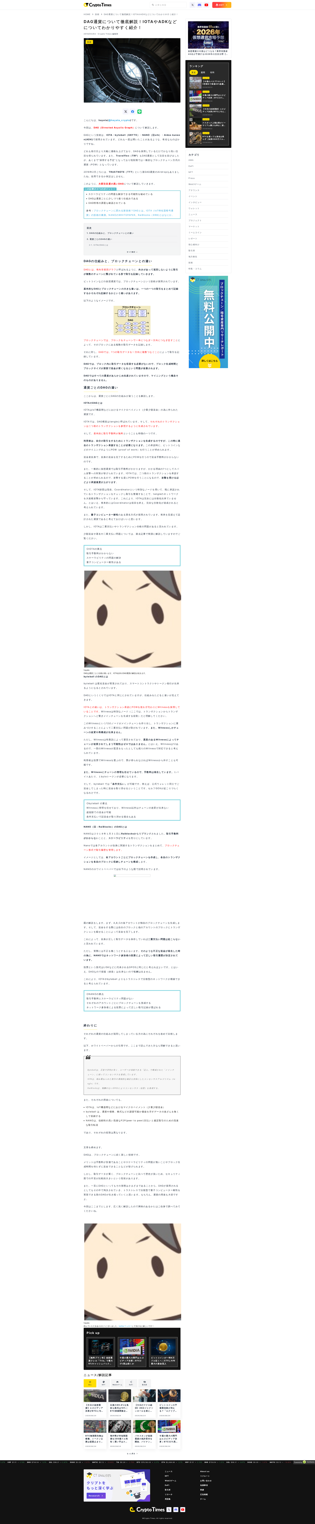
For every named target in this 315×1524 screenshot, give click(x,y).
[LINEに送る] (139, 111)
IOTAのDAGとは (98, 245)
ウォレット (194, 208)
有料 (212, 72)
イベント (193, 196)
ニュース (193, 214)
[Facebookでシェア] (132, 111)
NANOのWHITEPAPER (122, 215)
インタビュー (195, 202)
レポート (193, 238)
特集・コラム (195, 268)
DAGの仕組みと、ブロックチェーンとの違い (110, 233)
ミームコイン (195, 232)
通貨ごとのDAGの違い (99, 239)
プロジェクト (195, 220)
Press (192, 178)
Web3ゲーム (195, 184)
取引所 (192, 250)
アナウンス (194, 190)
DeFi (191, 166)
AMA (191, 160)
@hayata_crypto (119, 120)
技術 (97, 14)
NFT (191, 172)
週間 (203, 72)
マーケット (194, 226)
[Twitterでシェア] (126, 111)
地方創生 (193, 256)
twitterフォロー (125, 1326)
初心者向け (194, 244)
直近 (193, 72)
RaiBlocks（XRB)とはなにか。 (156, 215)
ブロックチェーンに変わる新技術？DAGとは (118, 210)
